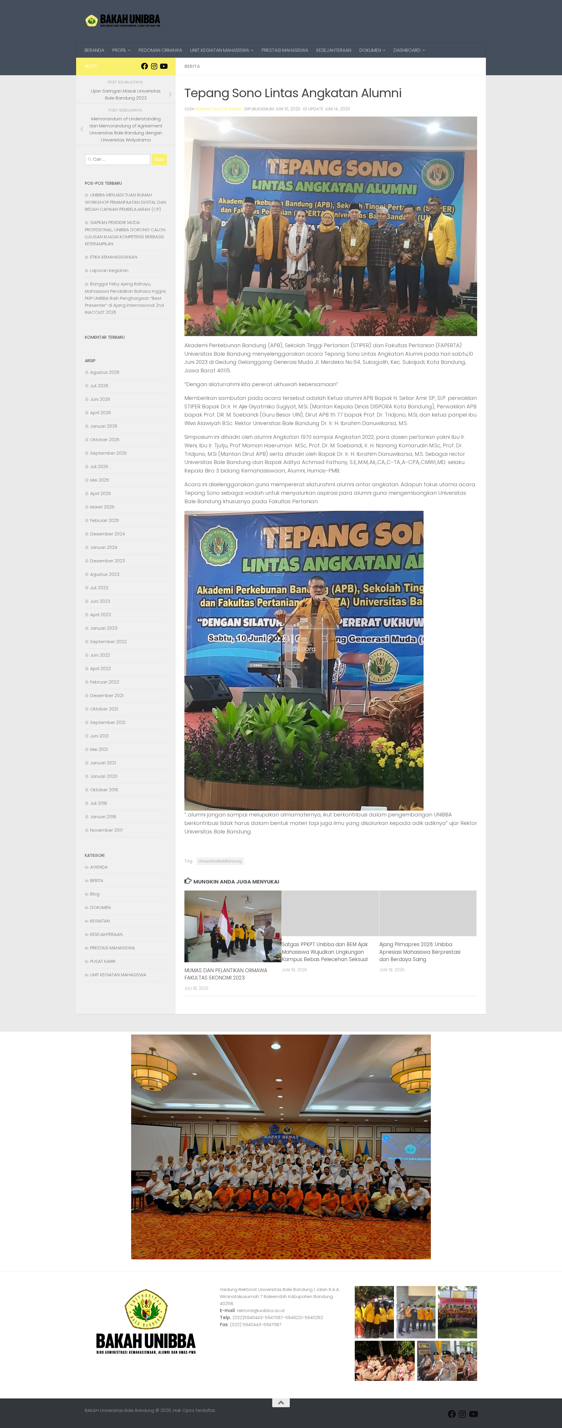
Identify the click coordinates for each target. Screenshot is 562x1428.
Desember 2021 (107, 695)
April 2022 (100, 668)
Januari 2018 (103, 817)
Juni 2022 (100, 655)
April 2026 (100, 413)
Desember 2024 (107, 534)
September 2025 (108, 453)
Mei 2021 (99, 749)
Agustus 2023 (104, 574)
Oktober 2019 (104, 790)
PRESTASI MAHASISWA (285, 50)
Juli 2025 (99, 466)
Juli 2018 (98, 803)
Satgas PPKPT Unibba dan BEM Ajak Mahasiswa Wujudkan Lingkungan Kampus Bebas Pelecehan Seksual (325, 952)
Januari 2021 (103, 763)
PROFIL (119, 50)
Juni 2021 (99, 736)
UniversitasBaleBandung (220, 861)
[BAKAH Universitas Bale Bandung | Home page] (123, 21)
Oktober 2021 (104, 709)
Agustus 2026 (104, 372)
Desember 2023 (107, 561)
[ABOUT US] (163, 66)
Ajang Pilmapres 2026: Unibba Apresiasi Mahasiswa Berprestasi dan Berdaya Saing (419, 952)
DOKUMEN (370, 50)
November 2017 (106, 830)
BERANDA (94, 50)
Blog (95, 894)
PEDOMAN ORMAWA (160, 50)
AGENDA (99, 867)
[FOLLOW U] (153, 66)
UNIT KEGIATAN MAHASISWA (219, 50)
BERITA (192, 66)
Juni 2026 (100, 399)
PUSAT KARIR (103, 961)
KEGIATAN (100, 921)
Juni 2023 (100, 601)
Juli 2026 (99, 386)
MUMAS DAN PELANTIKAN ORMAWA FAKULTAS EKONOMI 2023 (225, 974)
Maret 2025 (102, 507)
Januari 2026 (103, 426)
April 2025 (100, 493)
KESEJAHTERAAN (333, 50)
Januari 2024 (103, 547)
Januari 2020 (103, 776)
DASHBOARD (407, 50)
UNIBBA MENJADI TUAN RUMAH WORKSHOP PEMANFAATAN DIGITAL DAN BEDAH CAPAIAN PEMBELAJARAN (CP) (125, 202)
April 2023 (100, 615)
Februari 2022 (104, 682)
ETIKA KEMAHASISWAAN (113, 257)
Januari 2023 (103, 628)
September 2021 (107, 722)
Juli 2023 (99, 588)
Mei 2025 (99, 480)
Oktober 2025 (104, 439)
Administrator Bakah (218, 109)
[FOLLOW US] (144, 66)
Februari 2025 (104, 520)
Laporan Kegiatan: (109, 270)
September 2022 (108, 641)
